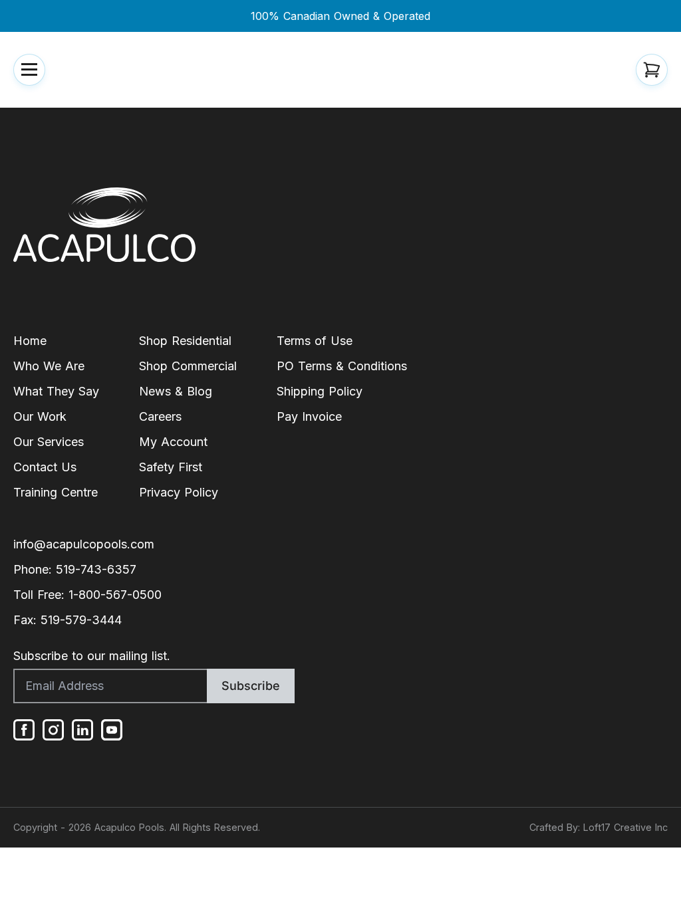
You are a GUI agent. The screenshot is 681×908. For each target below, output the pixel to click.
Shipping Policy (319, 391)
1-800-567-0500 (115, 595)
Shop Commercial (188, 366)
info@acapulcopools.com (83, 544)
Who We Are (48, 366)
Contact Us (44, 467)
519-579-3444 (81, 620)
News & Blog (175, 391)
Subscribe (250, 686)
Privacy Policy (178, 492)
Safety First (170, 467)
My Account (173, 442)
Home (30, 341)
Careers (160, 416)
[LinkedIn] (82, 729)
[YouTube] (111, 729)
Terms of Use (314, 341)
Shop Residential (185, 341)
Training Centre (55, 492)
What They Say (56, 391)
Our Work (40, 416)
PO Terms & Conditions (342, 366)
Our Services (48, 442)
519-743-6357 (96, 569)
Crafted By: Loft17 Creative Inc (598, 827)
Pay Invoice (309, 416)
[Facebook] (24, 729)
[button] (29, 70)
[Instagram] (53, 729)
